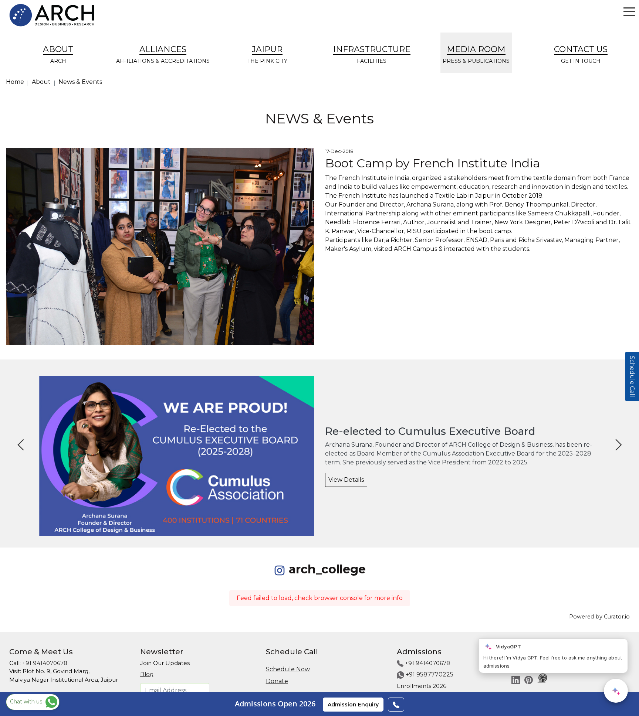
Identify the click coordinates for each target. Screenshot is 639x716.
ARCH (58, 54)
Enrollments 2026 (421, 685)
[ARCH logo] (52, 15)
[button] (29, 246)
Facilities (371, 54)
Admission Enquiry (353, 704)
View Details (346, 479)
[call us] (396, 705)
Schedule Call (632, 376)
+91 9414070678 (44, 662)
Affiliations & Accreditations (163, 54)
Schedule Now (288, 669)
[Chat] (616, 691)
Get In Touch (581, 54)
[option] (319, 456)
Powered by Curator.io (599, 616)
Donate (277, 681)
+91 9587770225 (429, 674)
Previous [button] (15, 439)
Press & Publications (476, 54)
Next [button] (613, 439)
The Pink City (267, 54)
